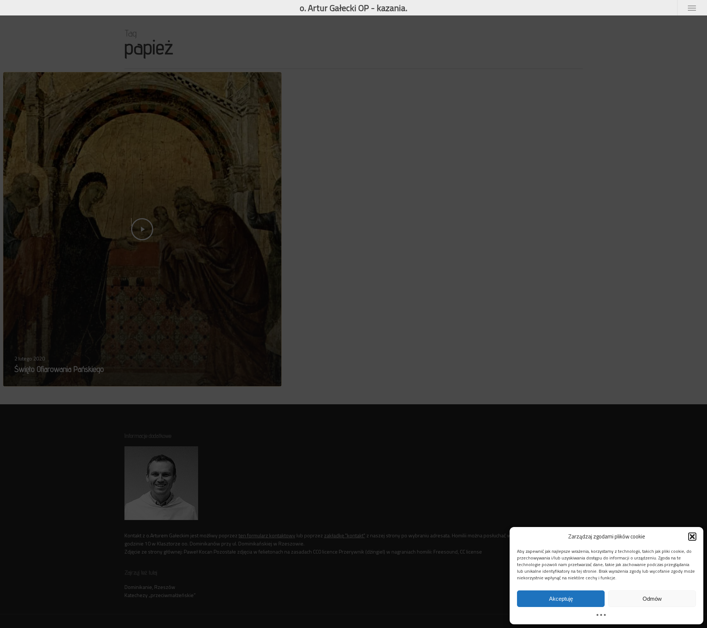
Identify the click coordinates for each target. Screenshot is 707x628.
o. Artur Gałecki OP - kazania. (353, 8)
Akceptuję (561, 599)
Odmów (652, 599)
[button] (692, 536)
